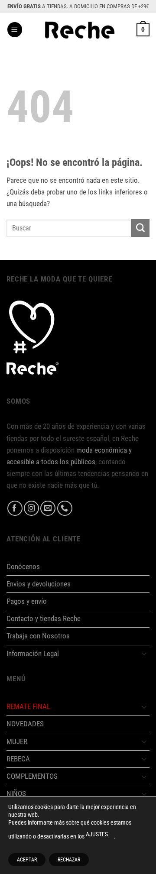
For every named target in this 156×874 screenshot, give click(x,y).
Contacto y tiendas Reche (43, 618)
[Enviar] (140, 228)
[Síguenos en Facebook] (15, 508)
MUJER (16, 741)
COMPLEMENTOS (32, 776)
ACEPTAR (27, 860)
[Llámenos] (64, 508)
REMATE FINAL (28, 706)
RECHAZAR (69, 860)
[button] (14, 29)
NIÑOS (16, 793)
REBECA (18, 758)
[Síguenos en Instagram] (31, 508)
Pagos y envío (26, 601)
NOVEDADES (25, 723)
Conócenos (23, 566)
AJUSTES (97, 834)
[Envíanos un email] (47, 508)
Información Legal (32, 653)
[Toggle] (144, 653)
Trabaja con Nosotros (38, 635)
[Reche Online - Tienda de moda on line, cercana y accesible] (79, 29)
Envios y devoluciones (38, 583)
